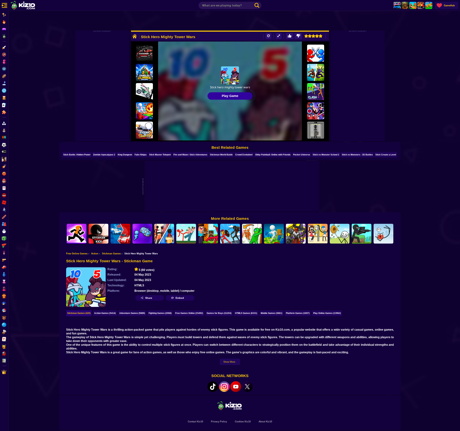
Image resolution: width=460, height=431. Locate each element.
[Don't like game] (298, 36)
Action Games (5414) (105, 313)
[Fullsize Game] (279, 36)
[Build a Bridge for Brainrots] (413, 5)
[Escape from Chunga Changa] (405, 5)
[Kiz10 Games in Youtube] (235, 386)
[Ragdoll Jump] (383, 234)
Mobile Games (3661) (271, 313)
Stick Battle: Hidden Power (77, 154)
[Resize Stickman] (274, 234)
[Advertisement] (230, 21)
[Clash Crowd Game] (315, 91)
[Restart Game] (268, 36)
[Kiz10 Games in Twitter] (247, 386)
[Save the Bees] (339, 234)
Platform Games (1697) (298, 313)
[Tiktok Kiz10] (212, 386)
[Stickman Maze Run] (76, 234)
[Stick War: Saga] (296, 234)
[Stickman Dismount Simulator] (144, 91)
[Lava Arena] (420, 5)
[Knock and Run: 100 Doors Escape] (252, 234)
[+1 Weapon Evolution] (428, 5)
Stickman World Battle (221, 154)
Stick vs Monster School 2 (326, 154)
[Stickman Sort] (142, 234)
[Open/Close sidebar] (4, 5)
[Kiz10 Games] (230, 405)
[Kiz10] (29, 5)
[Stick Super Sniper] (361, 234)
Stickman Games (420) (79, 313)
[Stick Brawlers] (315, 53)
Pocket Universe (301, 154)
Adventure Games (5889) (132, 313)
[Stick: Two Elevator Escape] (315, 130)
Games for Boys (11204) (219, 313)
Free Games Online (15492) (189, 313)
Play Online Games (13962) (327, 313)
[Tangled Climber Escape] (144, 72)
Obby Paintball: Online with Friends (273, 154)
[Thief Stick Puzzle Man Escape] (318, 234)
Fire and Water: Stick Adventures (190, 154)
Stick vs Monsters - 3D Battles (357, 154)
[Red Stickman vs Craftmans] (186, 234)
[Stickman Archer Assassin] (144, 53)
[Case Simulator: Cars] (397, 5)
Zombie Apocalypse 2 (104, 154)
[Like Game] (289, 36)
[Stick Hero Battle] (315, 110)
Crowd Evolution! (244, 154)
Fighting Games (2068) (160, 313)
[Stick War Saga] (230, 234)
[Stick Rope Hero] (164, 234)
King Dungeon (125, 154)
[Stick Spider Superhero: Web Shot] (315, 72)
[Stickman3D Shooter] (144, 130)
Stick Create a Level (385, 154)
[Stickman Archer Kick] (98, 234)
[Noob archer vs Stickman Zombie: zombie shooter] (208, 234)
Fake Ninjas (141, 154)
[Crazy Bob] (144, 110)
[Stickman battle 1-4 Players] (120, 234)
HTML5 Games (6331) (246, 313)
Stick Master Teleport (160, 154)
